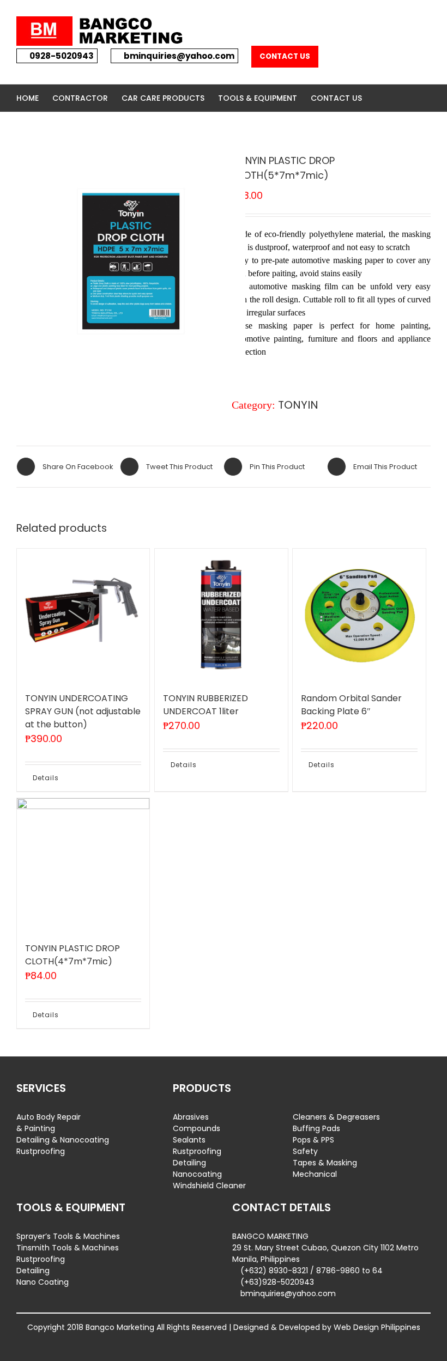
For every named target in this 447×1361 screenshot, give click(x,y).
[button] (379, 98)
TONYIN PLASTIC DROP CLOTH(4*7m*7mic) (72, 955)
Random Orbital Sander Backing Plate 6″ (351, 705)
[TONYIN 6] (130, 263)
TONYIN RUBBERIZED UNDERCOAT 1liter (205, 705)
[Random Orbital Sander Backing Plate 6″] (359, 615)
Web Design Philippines (377, 1327)
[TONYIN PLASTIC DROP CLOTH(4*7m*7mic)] (83, 864)
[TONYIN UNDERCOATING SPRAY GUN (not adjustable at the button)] (83, 615)
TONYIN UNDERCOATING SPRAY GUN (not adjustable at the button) (83, 711)
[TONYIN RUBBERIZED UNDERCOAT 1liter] (221, 615)
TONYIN (298, 404)
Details (46, 777)
